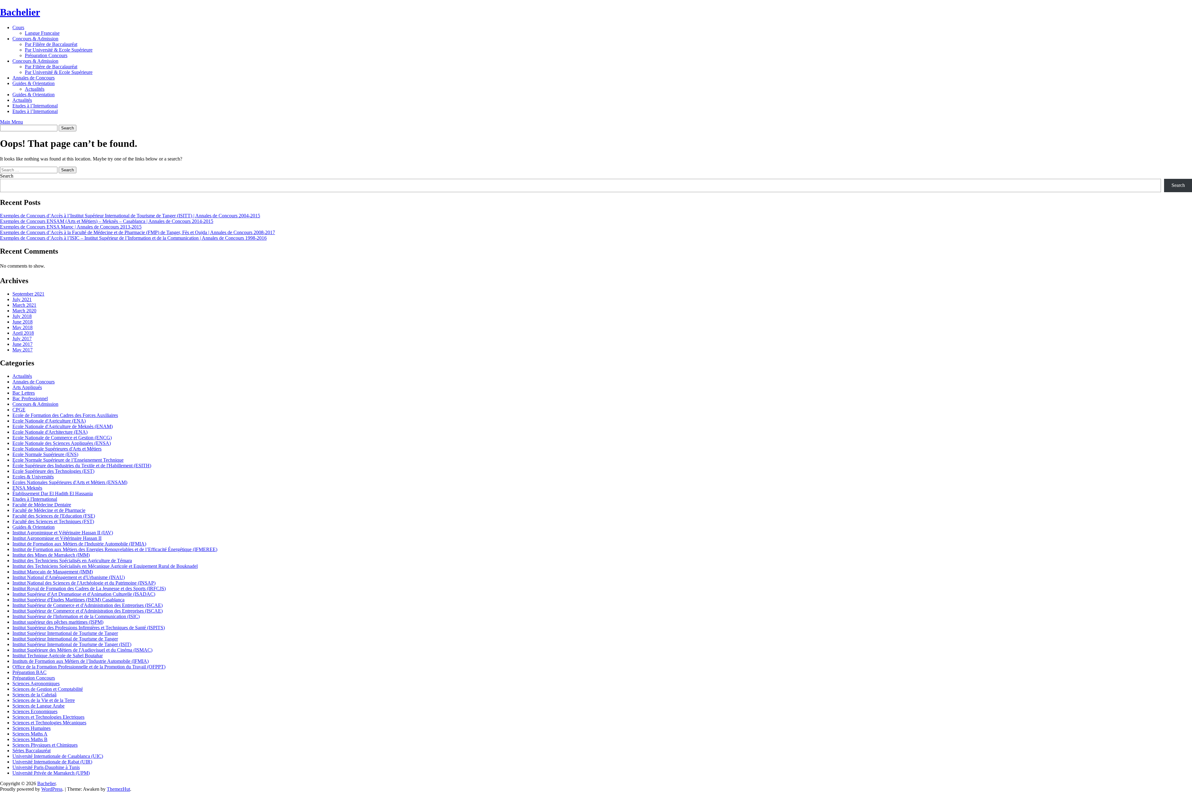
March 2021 (24, 305)
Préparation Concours (46, 55)
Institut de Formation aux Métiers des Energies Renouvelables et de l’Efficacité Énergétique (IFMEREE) (114, 549)
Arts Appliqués (27, 387)
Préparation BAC (29, 672)
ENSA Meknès (27, 488)
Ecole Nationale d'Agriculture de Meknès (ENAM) (62, 426)
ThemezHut (118, 789)
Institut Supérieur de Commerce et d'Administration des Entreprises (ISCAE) (87, 605)
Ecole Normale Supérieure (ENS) (45, 454)
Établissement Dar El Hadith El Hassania (52, 493)
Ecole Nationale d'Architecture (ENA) (50, 432)
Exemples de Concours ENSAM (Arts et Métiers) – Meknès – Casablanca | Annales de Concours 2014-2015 (106, 221)
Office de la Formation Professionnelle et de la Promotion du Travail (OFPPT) (88, 666)
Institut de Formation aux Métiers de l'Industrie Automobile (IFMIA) (79, 543)
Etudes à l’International (35, 105)
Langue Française (42, 33)
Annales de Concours (33, 77)
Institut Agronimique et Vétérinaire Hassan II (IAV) (62, 532)
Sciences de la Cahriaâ (34, 694)
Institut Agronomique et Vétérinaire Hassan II (57, 538)
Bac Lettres (23, 393)
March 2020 (24, 310)
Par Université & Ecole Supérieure (59, 49)
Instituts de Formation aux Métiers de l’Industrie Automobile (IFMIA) (80, 661)
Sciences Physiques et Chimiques (45, 745)
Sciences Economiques (34, 711)
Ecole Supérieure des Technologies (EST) (53, 471)
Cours (18, 27)
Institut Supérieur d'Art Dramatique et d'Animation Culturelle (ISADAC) (83, 594)
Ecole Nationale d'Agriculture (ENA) (49, 420)
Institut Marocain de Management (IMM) (52, 571)
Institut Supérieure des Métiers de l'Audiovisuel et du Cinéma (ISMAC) (82, 650)
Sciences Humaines (31, 728)
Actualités (34, 89)
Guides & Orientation (33, 83)
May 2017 (22, 349)
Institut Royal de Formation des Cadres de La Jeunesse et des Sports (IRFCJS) (89, 588)
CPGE (18, 409)
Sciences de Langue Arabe (38, 705)
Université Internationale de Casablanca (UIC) (57, 756)
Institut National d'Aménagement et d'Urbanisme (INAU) (68, 577)
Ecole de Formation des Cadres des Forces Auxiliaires (65, 415)
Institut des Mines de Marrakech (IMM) (51, 555)
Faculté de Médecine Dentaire (41, 504)
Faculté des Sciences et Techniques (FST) (53, 521)
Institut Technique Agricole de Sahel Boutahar (57, 655)
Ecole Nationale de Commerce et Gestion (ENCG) (62, 437)
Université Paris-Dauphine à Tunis (46, 767)
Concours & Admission (35, 38)
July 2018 (22, 316)
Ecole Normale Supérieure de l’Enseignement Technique (68, 460)
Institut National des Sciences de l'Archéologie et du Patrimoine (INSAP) (84, 583)
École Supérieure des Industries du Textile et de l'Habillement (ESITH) (81, 465)
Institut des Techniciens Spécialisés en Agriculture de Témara (72, 560)
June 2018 (22, 321)
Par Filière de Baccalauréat (51, 44)
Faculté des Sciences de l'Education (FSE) (53, 515)
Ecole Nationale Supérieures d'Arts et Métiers (57, 448)
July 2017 (22, 338)
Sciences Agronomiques (36, 683)
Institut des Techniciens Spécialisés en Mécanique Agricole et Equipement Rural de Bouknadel (105, 566)
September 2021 (28, 293)
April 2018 (23, 333)
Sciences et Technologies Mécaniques (49, 722)
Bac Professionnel (30, 398)
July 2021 (22, 299)
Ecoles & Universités (33, 476)
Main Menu (11, 121)
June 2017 (22, 344)
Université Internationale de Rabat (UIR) (52, 761)
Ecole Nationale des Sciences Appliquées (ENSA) (61, 443)
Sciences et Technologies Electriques (48, 717)
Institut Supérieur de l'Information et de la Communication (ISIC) (76, 616)
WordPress (51, 789)
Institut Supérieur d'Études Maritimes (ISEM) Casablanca (68, 599)
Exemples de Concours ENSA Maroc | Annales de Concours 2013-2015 (71, 226)
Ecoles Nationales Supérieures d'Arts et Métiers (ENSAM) (69, 482)
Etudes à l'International (34, 499)
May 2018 (22, 327)
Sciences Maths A (29, 733)
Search (6, 176)
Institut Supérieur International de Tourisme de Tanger (65, 633)
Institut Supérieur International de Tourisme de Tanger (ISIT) (71, 644)
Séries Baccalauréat (31, 750)
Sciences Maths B (29, 739)
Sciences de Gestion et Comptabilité (47, 689)
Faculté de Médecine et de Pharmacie (48, 510)
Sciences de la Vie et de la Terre (43, 700)
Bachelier (20, 12)
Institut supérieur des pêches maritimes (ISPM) (57, 622)
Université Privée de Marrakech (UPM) (51, 773)
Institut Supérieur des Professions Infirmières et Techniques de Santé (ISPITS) (88, 627)
